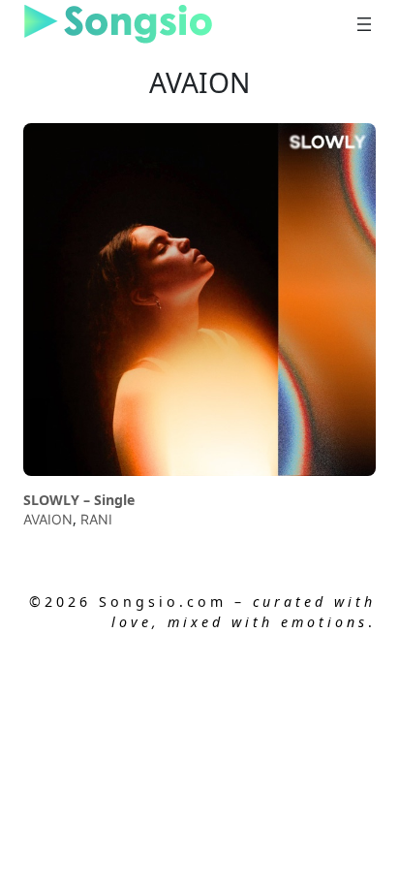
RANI (96, 519)
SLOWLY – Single (79, 500)
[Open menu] (364, 24)
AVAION (48, 519)
